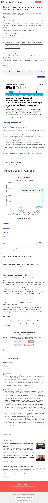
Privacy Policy (32, 345)
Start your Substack (21, 497)
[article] (24, 448)
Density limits (8, 40)
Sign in (44, 2)
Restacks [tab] (10, 362)
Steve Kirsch (8, 16)
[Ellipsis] (45, 373)
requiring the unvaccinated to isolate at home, (16, 38)
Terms (26, 494)
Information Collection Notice (23, 345)
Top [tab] (4, 440)
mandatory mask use (10, 35)
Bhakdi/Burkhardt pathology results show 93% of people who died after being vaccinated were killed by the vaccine (18, 456)
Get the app (29, 497)
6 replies (8, 429)
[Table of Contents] (1, 251)
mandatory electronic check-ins (12, 48)
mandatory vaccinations (10, 33)
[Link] (1, 162)
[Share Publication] (33, 2)
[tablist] (8, 362)
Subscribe (38, 2)
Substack (18, 500)
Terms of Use (29, 344)
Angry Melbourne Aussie (10, 389)
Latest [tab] (7, 440)
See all (5, 477)
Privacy (23, 494)
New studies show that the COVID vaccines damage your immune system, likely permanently (18, 467)
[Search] (31, 2)
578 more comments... (7, 434)
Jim (6, 373)
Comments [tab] (5, 362)
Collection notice (31, 494)
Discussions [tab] (11, 440)
